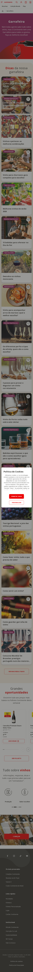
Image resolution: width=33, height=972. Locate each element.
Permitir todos (16, 496)
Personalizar (16, 502)
